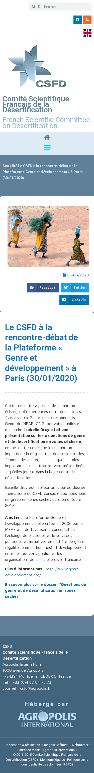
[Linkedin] (77, 20)
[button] (47, 147)
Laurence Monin (29, 750)
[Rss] (87, 20)
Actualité (10, 166)
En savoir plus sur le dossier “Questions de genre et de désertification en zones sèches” (45, 590)
